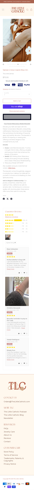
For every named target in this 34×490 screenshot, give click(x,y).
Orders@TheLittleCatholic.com (17, 402)
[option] (17, 40)
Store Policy (9, 452)
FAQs (6, 428)
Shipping (5, 89)
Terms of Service (11, 455)
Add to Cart (17, 101)
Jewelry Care (9, 432)
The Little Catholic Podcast (15, 412)
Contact (7, 442)
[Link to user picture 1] (17, 291)
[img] (17, 257)
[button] (9, 220)
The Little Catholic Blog (14, 415)
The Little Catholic (19, 479)
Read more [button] (10, 269)
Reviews (7, 438)
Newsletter (8, 418)
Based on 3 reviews (11, 217)
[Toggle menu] (3, 10)
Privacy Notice (10, 464)
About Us (8, 435)
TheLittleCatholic (8, 74)
